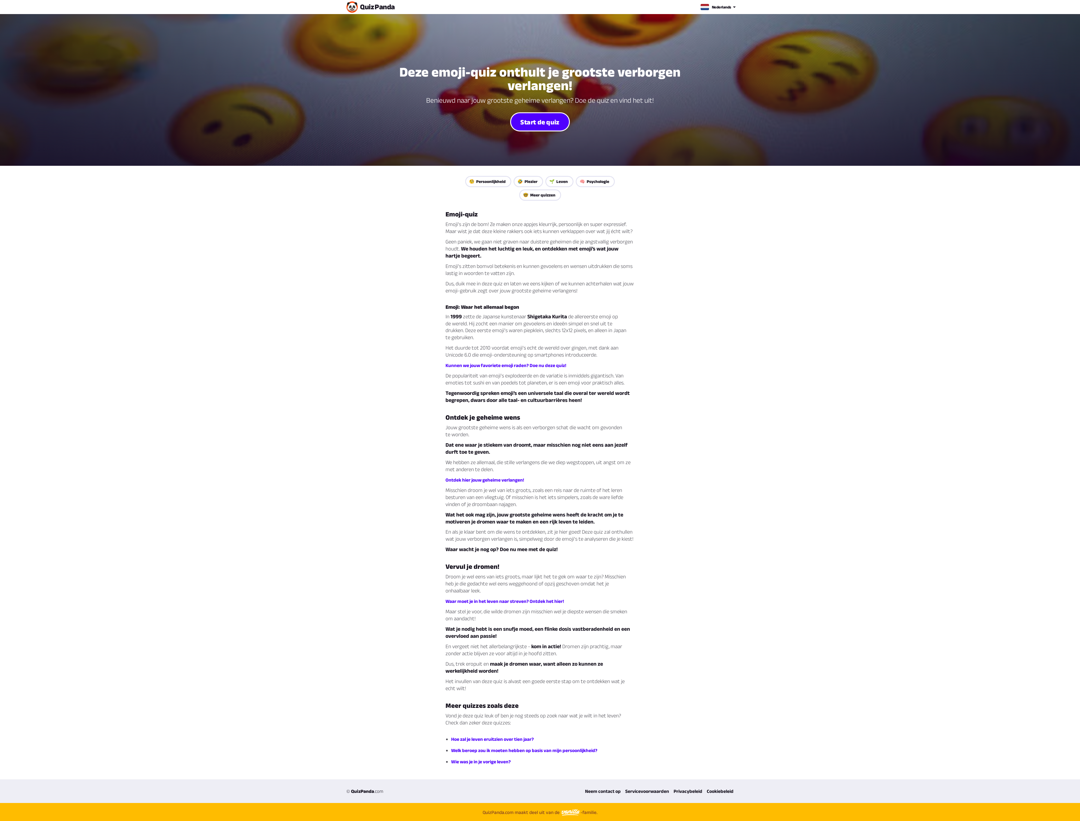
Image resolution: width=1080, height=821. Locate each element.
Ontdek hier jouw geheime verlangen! (485, 479)
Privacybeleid (688, 791)
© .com (364, 791)
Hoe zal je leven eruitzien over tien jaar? (492, 739)
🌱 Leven (558, 181)
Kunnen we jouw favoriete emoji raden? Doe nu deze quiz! (506, 365)
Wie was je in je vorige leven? (481, 761)
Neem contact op (603, 791)
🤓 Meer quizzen (539, 195)
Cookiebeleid (720, 791)
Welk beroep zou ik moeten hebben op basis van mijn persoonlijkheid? (524, 750)
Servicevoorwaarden (647, 791)
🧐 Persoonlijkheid (487, 181)
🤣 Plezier (527, 181)
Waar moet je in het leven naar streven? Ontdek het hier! (505, 601)
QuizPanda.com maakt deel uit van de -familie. (540, 812)
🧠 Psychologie (594, 181)
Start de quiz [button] (540, 121)
